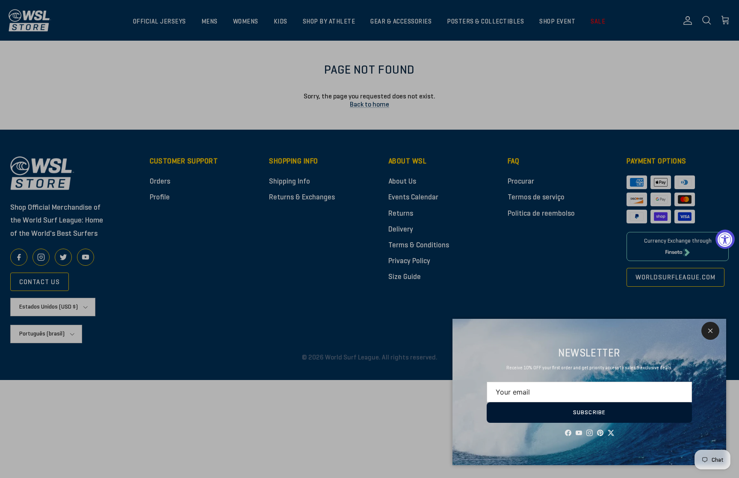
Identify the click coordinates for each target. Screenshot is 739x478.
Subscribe (589, 412)
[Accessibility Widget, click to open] (725, 239)
